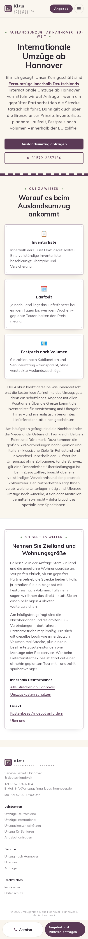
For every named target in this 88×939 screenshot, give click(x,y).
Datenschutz (14, 893)
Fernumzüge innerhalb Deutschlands (44, 83)
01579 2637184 (21, 784)
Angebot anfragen (18, 837)
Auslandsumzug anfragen (44, 144)
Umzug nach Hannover (21, 856)
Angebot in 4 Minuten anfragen (63, 929)
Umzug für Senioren (19, 831)
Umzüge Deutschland (20, 814)
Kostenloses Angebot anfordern (36, 713)
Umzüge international (20, 820)
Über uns (17, 720)
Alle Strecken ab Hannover (32, 687)
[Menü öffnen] (78, 8)
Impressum (12, 887)
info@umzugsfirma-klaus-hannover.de (43, 788)
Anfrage (11, 868)
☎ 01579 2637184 (44, 158)
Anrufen (25, 929)
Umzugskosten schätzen (30, 694)
